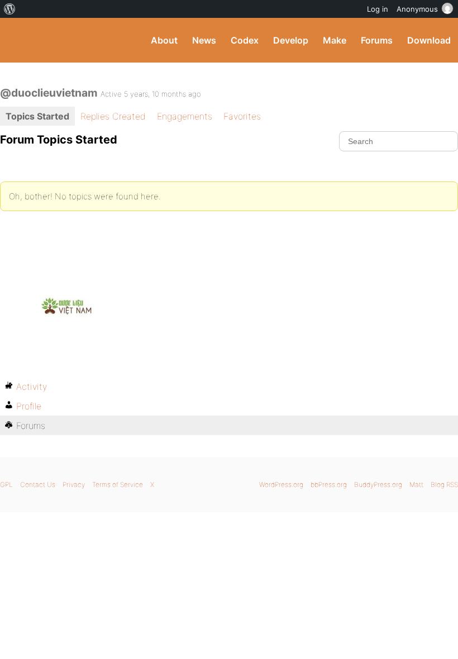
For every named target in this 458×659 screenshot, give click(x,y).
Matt (416, 484)
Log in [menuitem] (377, 8)
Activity (31, 386)
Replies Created (113, 116)
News (204, 40)
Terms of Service (117, 484)
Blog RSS (444, 484)
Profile (28, 406)
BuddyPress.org (18, 40)
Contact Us (37, 484)
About (164, 40)
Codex (245, 40)
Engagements (184, 116)
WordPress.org (281, 484)
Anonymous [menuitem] (417, 8)
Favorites (242, 116)
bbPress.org (329, 484)
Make (334, 40)
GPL (6, 484)
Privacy (74, 484)
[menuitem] (10, 9)
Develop (290, 40)
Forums (377, 40)
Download (429, 40)
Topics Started (37, 116)
